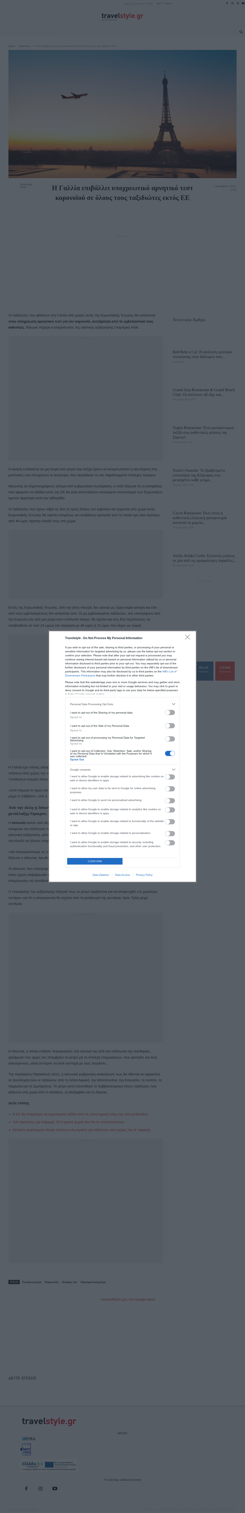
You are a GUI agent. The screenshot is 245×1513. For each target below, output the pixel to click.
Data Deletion (101, 874)
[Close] (188, 638)
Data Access (122, 874)
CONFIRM (95, 861)
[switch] (170, 712)
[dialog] (122, 756)
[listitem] (122, 704)
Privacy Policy (144, 874)
